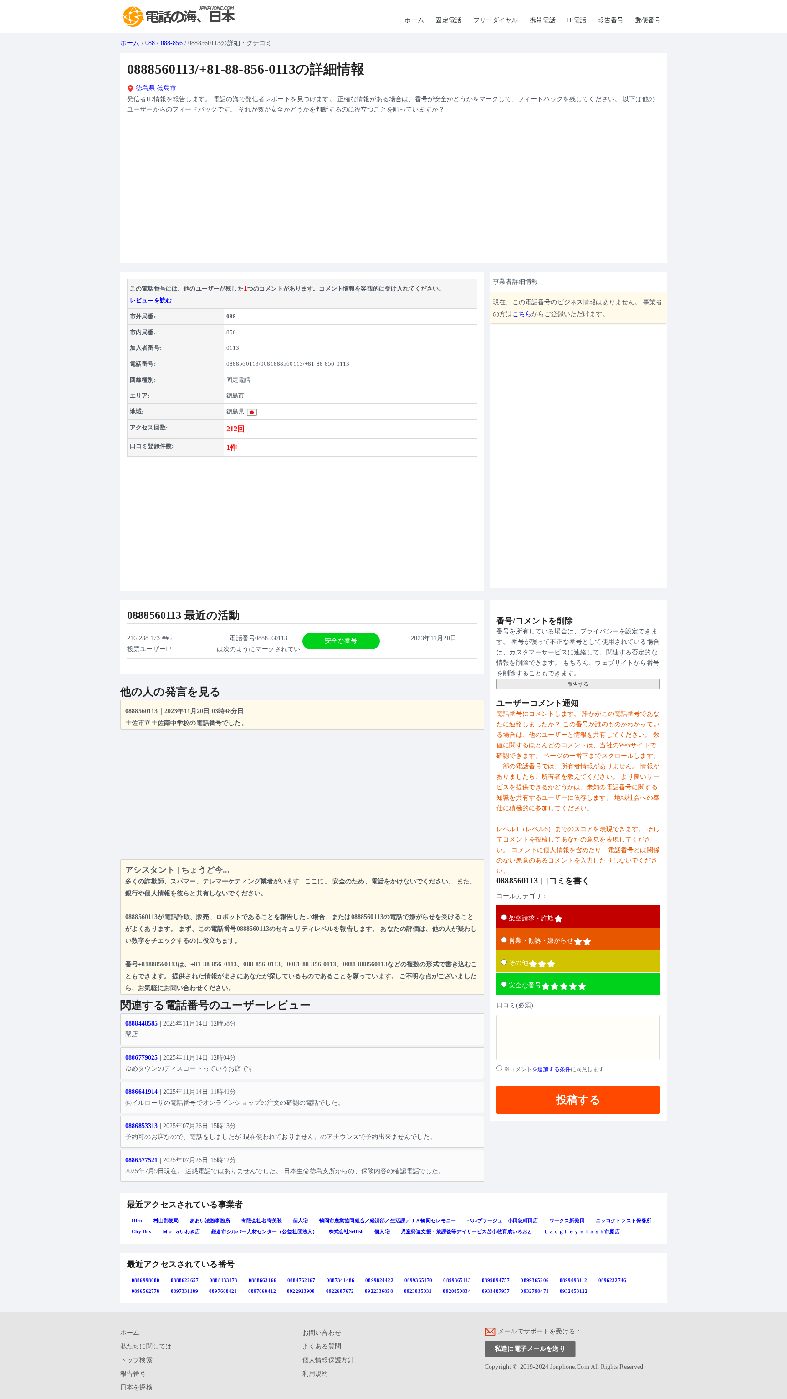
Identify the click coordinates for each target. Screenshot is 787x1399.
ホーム (414, 20)
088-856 (172, 43)
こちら (521, 314)
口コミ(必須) (514, 1005)
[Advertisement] (393, 192)
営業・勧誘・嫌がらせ (541, 940)
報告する (578, 684)
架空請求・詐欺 (531, 918)
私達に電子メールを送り (530, 1348)
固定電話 (448, 20)
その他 (518, 963)
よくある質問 (321, 1346)
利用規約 (315, 1373)
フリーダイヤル (495, 20)
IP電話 (576, 20)
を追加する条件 (551, 1069)
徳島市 (166, 88)
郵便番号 (648, 20)
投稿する (578, 1099)
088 (150, 43)
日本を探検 (136, 1387)
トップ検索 (136, 1360)
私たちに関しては (146, 1346)
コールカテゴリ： (522, 896)
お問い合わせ (321, 1332)
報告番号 (610, 20)
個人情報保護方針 (328, 1360)
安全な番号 (525, 985)
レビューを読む (151, 300)
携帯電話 (543, 20)
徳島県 (144, 88)
